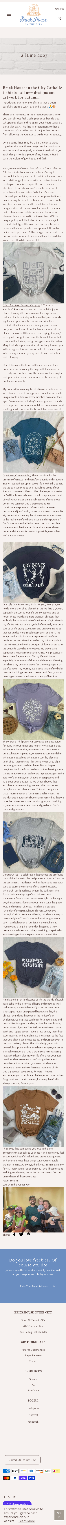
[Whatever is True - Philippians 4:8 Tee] (33, 842)
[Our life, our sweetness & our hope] (33, 709)
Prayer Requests (33, 1355)
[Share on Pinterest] (28, 1235)
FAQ (33, 1385)
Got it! (59, 1515)
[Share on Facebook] (14, 1235)
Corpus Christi (10, 874)
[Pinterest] (8, 1497)
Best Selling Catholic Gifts (33, 1332)
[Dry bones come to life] (33, 572)
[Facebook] (4, 1497)
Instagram (33, 1408)
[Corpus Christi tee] (33, 967)
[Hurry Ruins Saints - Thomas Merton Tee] (33, 273)
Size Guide (33, 1390)
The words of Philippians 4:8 (18, 741)
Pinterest (33, 1415)
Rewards (59, 8)
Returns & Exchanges (33, 1349)
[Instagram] (14, 1497)
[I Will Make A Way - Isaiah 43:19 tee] (33, 1116)
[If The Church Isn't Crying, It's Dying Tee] (33, 471)
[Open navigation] (9, 14)
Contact (33, 1361)
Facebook (33, 1421)
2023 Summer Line (33, 1326)
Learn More (27, 1521)
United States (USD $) (22, 1460)
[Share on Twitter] (21, 1235)
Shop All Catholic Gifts (33, 1320)
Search (33, 1379)
